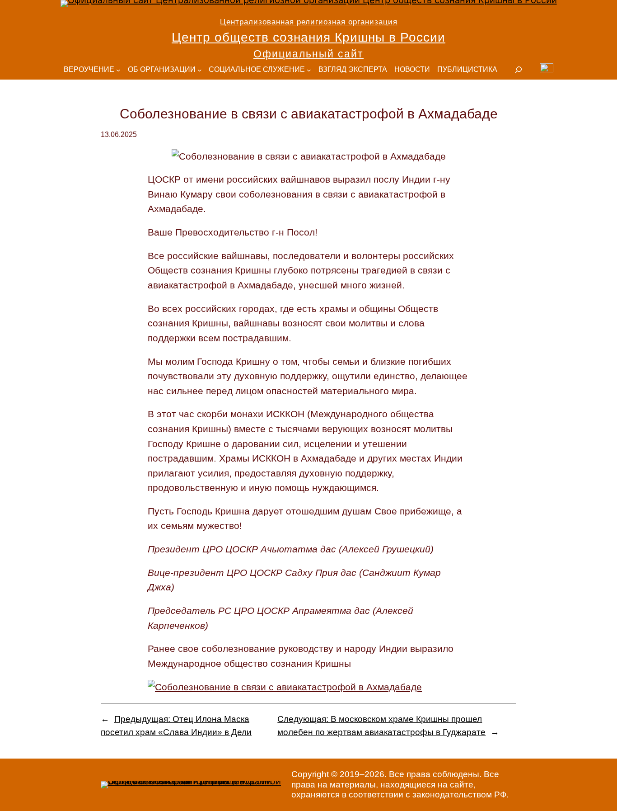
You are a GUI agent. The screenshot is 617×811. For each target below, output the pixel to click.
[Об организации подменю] (199, 70)
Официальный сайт (308, 54)
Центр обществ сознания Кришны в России (308, 37)
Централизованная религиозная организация (308, 22)
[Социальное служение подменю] (309, 70)
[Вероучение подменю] (118, 70)
